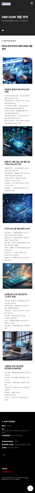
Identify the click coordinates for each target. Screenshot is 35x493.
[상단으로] (30, 488)
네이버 (4, 455)
